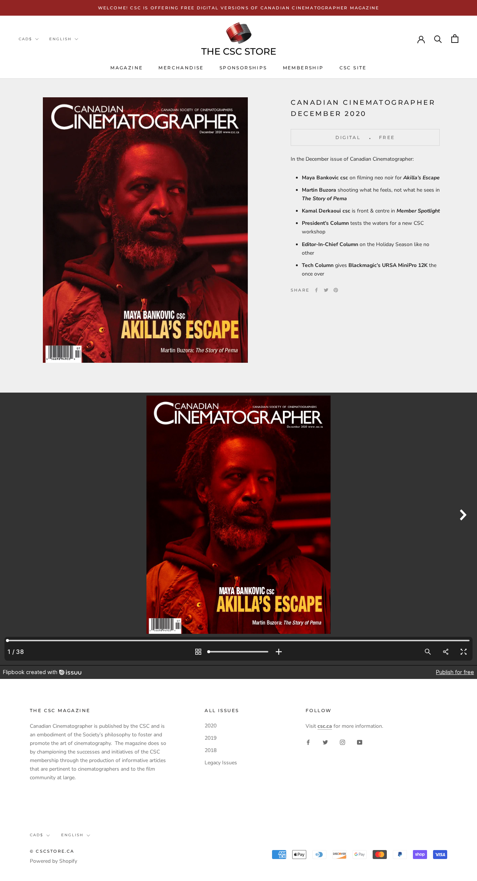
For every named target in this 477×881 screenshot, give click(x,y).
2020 (211, 725)
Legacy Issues (221, 762)
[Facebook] (316, 290)
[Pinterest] (336, 290)
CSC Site (353, 67)
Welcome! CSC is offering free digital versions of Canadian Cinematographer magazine (238, 7)
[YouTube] (359, 742)
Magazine (126, 67)
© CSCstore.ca (52, 851)
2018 (211, 750)
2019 (211, 738)
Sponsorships (243, 67)
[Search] (438, 39)
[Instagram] (342, 742)
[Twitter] (326, 290)
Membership (303, 67)
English (60, 39)
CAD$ (25, 39)
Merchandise (180, 67)
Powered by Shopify (53, 861)
